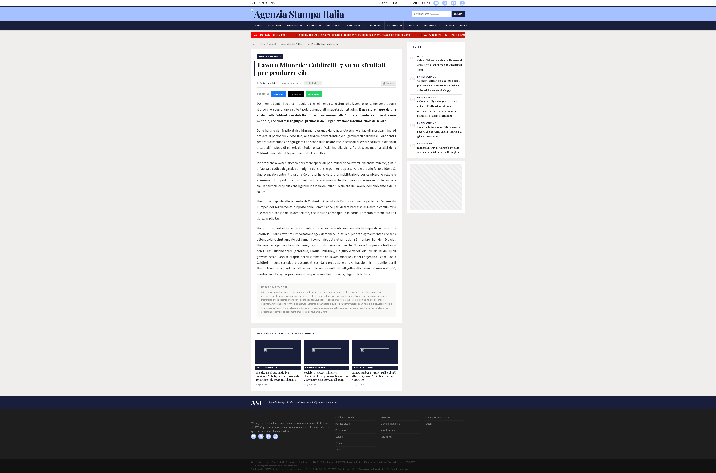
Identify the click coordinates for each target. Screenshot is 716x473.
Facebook (279, 94)
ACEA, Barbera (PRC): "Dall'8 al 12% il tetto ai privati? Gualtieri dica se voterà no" (374, 376)
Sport (410, 25)
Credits (428, 423)
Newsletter (398, 3)
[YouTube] (436, 3)
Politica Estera (342, 423)
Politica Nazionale (268, 44)
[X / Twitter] (445, 3)
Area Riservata (388, 430)
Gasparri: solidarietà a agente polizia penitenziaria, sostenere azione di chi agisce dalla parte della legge (438, 85)
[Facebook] (453, 3)
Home (254, 44)
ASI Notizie (274, 25)
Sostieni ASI (386, 437)
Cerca (458, 14)
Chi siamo (383, 3)
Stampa (390, 83)
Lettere (449, 25)
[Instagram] (462, 3)
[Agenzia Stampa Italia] (297, 13)
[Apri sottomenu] (301, 25)
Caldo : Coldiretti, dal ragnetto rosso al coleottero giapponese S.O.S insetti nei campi (439, 64)
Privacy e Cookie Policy (437, 417)
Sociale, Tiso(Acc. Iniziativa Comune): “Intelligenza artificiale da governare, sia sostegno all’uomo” (348, 35)
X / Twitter (296, 94)
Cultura (392, 25)
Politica (312, 25)
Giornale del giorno (419, 3)
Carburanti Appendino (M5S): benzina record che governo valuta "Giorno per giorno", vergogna (439, 131)
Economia (376, 25)
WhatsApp (313, 94)
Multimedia (429, 25)
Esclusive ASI (334, 25)
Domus (258, 25)
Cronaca (292, 25)
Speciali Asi (354, 25)
